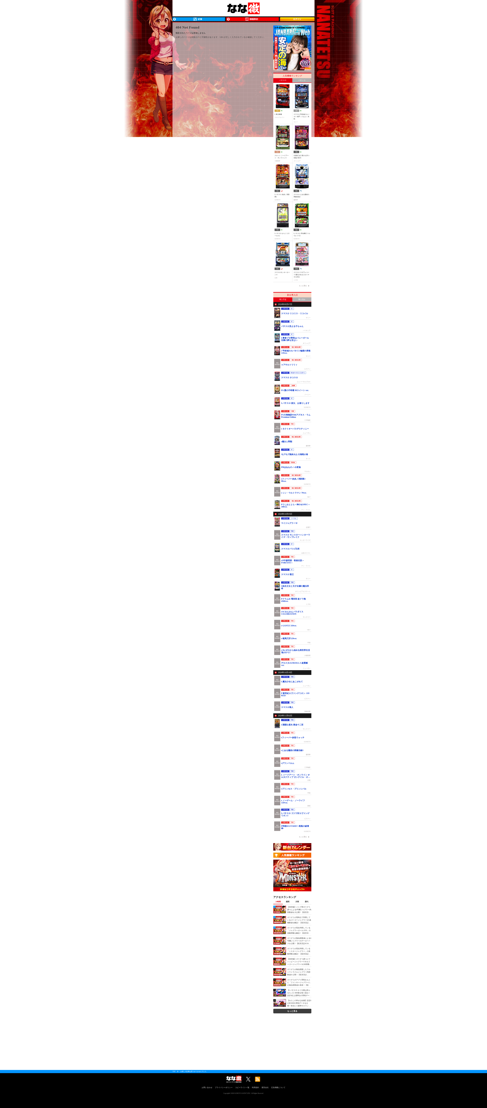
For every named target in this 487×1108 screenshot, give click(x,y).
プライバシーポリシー (224, 1087)
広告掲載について (278, 1087)
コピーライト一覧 (242, 1087)
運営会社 (265, 1087)
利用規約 (255, 1087)
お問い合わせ (207, 1087)
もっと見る (292, 1011)
